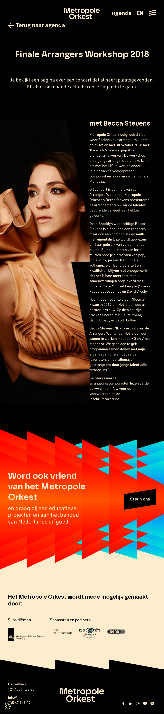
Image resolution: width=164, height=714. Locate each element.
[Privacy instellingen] (7, 706)
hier (40, 87)
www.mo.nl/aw (106, 388)
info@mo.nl (17, 697)
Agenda (122, 13)
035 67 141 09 (19, 702)
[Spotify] (152, 703)
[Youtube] (145, 703)
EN (140, 13)
